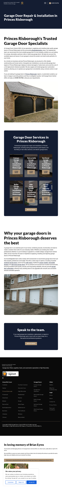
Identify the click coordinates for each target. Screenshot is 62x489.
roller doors (29, 262)
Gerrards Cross (22, 388)
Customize (10, 482)
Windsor (20, 414)
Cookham (4, 384)
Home (50, 395)
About (51, 398)
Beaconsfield (21, 417)
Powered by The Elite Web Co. (34, 426)
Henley (4, 388)
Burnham (4, 410)
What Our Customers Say (53, 388)
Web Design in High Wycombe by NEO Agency (14, 426)
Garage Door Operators (37, 390)
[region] (21, 477)
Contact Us (52, 401)
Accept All (31, 482)
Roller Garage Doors (37, 400)
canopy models (43, 262)
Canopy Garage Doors (37, 385)
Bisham (4, 401)
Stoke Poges (21, 404)
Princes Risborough (31, 74)
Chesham (4, 414)
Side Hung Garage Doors (38, 409)
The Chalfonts (21, 410)
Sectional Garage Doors (38, 405)
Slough (19, 401)
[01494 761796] (50, 3)
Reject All (21, 482)
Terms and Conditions (52, 408)
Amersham (5, 397)
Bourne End (5, 404)
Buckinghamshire (37, 50)
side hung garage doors (18, 264)
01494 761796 (55, 3)
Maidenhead (21, 394)
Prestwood (5, 394)
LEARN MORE (16, 172)
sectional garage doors (10, 262)
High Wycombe (22, 391)
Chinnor (4, 417)
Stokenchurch (21, 407)
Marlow (20, 397)
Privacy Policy (53, 405)
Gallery (51, 384)
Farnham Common (23, 384)
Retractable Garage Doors (38, 395)
